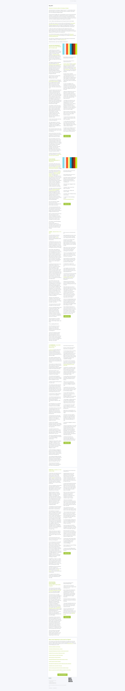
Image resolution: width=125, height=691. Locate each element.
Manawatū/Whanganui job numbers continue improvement (58, 650)
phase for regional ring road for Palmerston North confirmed (60, 663)
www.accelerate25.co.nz (54, 36)
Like (70, 678)
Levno (57, 237)
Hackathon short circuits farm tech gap (55, 665)
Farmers (64, 63)
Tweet (70, 679)
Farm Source (71, 277)
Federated (57, 155)
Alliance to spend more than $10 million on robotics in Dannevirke (60, 669)
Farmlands (65, 277)
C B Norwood (51, 349)
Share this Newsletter (62, 674)
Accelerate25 (67, 69)
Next (49, 663)
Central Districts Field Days (53, 81)
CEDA (75, 68)
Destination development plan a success (55, 648)
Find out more (67, 136)
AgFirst (59, 171)
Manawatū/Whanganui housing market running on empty (58, 659)
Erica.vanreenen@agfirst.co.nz (68, 199)
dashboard (71, 35)
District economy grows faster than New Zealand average (58, 667)
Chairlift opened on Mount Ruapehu (55, 661)
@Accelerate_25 (63, 39)
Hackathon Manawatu (56, 54)
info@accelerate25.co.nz (52, 682)
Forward (71, 681)
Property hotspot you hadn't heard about (56, 655)
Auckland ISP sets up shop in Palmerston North (57, 653)
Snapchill (53, 477)
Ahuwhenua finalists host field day (54, 646)
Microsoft (68, 63)
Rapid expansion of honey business (55, 657)
